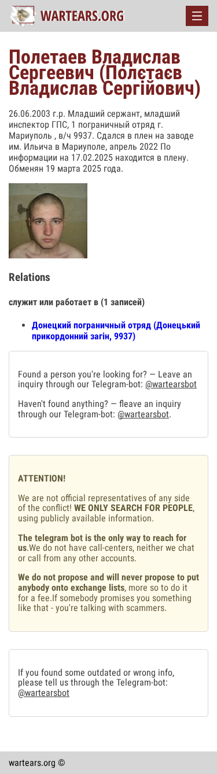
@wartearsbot (171, 384)
